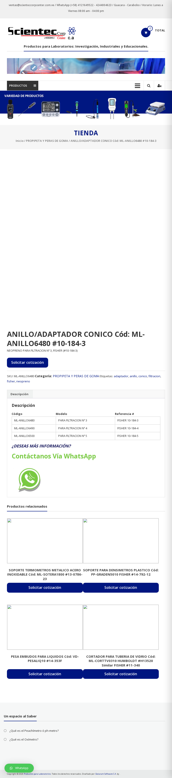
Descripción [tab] (19, 394)
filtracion (154, 376)
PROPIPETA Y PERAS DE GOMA (47, 141)
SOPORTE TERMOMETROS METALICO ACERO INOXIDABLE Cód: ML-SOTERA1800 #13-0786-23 (44, 574)
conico (142, 376)
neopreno (23, 381)
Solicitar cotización (27, 362)
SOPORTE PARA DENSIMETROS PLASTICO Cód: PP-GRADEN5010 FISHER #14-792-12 (121, 572)
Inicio (20, 141)
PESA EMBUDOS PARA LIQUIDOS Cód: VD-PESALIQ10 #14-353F (45, 658)
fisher (11, 381)
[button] (19, 768)
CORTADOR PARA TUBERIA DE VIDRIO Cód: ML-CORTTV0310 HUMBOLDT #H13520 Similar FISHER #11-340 (120, 660)
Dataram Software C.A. (105, 773)
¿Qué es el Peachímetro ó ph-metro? (34, 731)
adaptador (121, 376)
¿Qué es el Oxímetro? (23, 739)
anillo (133, 376)
